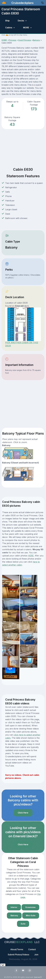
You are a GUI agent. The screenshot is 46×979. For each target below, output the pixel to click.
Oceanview (30, 907)
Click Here (23, 812)
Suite (23, 924)
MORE (26, 27)
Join (36, 954)
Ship (7, 20)
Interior (14, 907)
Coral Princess (24, 40)
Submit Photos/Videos (18, 954)
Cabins (8, 27)
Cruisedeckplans (22, 3)
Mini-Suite (30, 915)
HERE (31, 555)
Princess (12, 40)
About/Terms (16, 949)
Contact (32, 949)
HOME (4, 40)
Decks (21, 20)
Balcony (36, 40)
